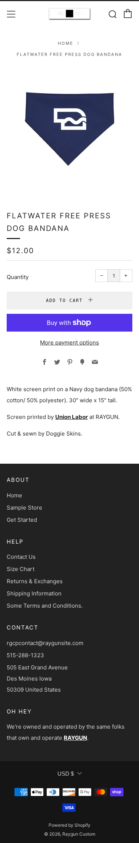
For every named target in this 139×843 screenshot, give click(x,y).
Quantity (18, 277)
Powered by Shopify (69, 825)
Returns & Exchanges (35, 581)
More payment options (69, 342)
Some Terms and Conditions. (45, 605)
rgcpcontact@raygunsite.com (45, 642)
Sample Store (24, 507)
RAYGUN (75, 737)
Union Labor (71, 416)
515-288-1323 (25, 655)
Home (65, 43)
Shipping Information (34, 593)
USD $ (65, 773)
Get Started (22, 519)
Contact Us (21, 556)
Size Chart (20, 568)
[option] (69, 129)
